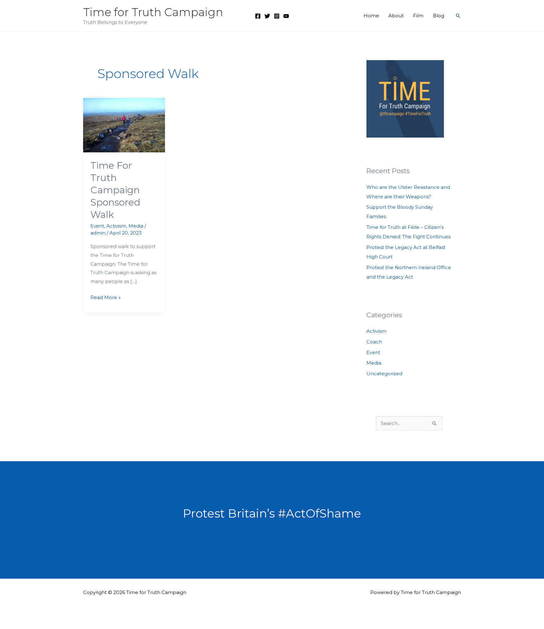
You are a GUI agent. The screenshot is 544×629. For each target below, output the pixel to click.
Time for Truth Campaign (153, 12)
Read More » (105, 298)
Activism (116, 226)
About (396, 16)
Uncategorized (384, 374)
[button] (458, 16)
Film (418, 16)
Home (371, 16)
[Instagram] (277, 16)
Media (135, 226)
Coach (374, 342)
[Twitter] (267, 16)
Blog (438, 16)
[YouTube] (286, 16)
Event (97, 226)
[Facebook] (258, 16)
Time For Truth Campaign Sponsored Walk (115, 190)
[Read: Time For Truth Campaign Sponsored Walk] (124, 125)
